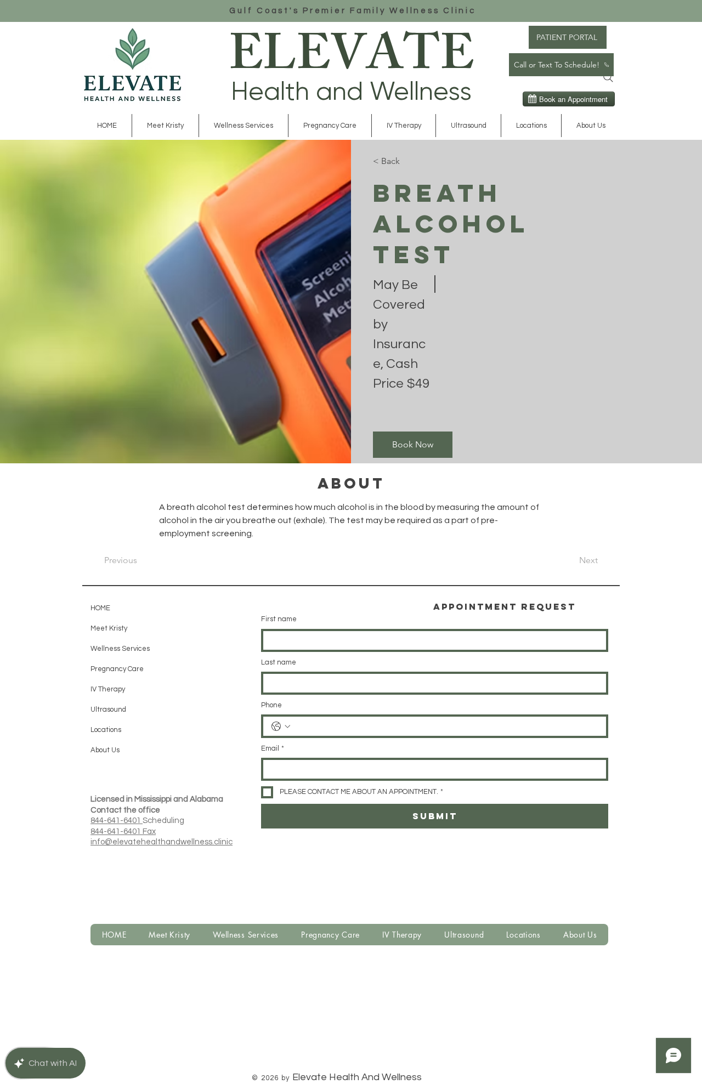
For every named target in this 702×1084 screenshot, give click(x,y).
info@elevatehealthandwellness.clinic (161, 842)
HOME (100, 608)
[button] (243, 125)
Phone (271, 705)
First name (279, 619)
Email (272, 748)
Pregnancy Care (117, 669)
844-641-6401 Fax (123, 831)
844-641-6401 (116, 820)
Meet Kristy (108, 628)
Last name (278, 662)
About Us (105, 750)
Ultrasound (108, 709)
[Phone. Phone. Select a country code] (281, 726)
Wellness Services (117, 648)
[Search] (608, 77)
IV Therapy (107, 689)
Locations (105, 730)
